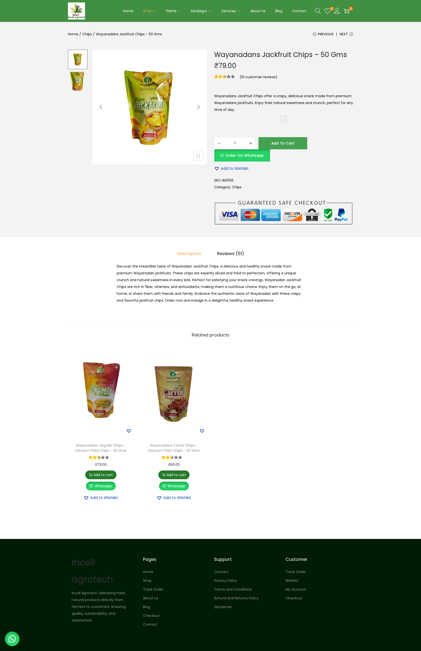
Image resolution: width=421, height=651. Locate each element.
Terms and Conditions (233, 589)
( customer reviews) (258, 77)
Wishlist (292, 580)
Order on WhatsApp (244, 155)
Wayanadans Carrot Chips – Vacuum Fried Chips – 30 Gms (174, 448)
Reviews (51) (230, 253)
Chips (87, 34)
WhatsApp (103, 486)
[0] (327, 11)
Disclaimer (223, 606)
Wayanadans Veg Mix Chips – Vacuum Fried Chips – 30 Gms (100, 448)
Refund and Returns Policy (236, 598)
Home (73, 34)
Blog (146, 606)
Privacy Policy (225, 580)
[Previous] (101, 107)
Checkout (151, 615)
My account (296, 589)
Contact (150, 624)
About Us (150, 598)
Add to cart (283, 143)
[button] (242, 152)
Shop (147, 580)
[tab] (189, 253)
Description (189, 253)
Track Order (153, 589)
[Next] (198, 107)
